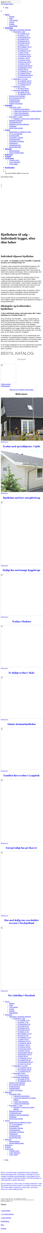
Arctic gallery (13, 1154)
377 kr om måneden (15, 1124)
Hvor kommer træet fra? (17, 1085)
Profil (11, 1005)
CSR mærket (13, 1007)
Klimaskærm (13, 1134)
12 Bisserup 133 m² (24, 1041)
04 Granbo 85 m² (23, 1026)
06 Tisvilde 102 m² (24, 1030)
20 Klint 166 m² (23, 1056)
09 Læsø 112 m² (23, 1035)
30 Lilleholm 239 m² (24, 1081)
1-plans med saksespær (20, 1102)
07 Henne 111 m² (23, 1032)
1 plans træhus (5, 1210)
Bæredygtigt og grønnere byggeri (20, 1122)
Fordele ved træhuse (16, 1090)
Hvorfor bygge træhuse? (17, 1083)
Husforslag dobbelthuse (21, 1077)
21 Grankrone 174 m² (25, 1058)
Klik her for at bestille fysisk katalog (21, 390)
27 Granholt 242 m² (24, 1071)
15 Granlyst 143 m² (24, 1047)
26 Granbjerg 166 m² (24, 1069)
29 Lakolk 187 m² (23, 1079)
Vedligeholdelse (14, 1088)
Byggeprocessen (14, 1086)
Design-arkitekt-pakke (16, 1143)
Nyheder (8, 1147)
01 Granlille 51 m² (24, 1020)
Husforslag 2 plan (19, 1073)
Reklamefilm (13, 1013)
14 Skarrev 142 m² (24, 1045)
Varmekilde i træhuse (16, 1128)
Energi (7, 1120)
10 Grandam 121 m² (24, 1037)
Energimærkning (14, 1130)
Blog (2, 1225)
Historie (11, 1003)
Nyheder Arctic (14, 1151)
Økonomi (8, 1139)
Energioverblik (14, 1126)
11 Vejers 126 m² (23, 1039)
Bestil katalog (10, 167)
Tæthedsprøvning (15, 1136)
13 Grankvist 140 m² (24, 1043)
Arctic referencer (14, 1153)
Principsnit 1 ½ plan (15, 1105)
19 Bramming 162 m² (25, 1054)
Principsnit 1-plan (15, 1094)
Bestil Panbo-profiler (16, 1119)
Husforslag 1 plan (19, 1018)
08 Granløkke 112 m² (25, 1033)
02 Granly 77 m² (23, 1022)
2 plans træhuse (6, 1218)
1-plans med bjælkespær (21, 1103)
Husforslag (8, 1015)
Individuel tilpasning (16, 1111)
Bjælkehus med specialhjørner (19, 1115)
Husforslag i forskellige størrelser (20, 1016)
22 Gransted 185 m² (24, 1060)
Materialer (8, 1092)
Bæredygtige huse (15, 1137)
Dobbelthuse (5, 1221)
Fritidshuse (12, 1117)
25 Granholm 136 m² (24, 1068)
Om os (7, 1001)
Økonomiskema (14, 1141)
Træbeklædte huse (15, 1113)
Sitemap (3, 1204)
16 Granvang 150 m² (24, 1049)
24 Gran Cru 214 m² (24, 1064)
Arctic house (9, 1149)
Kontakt (12, 1011)
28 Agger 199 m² (23, 1075)
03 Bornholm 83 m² (24, 1024)
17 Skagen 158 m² (24, 1051)
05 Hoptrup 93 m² (23, 1028)
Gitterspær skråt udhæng (21, 1096)
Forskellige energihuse (16, 1132)
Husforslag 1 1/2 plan (20, 1066)
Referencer (8, 1145)
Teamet (11, 1009)
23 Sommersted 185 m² (25, 1062)
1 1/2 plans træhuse (7, 1214)
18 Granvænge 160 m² (25, 1052)
